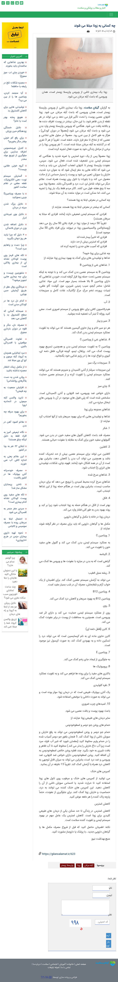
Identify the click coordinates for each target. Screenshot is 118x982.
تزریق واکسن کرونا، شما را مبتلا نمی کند (10, 623)
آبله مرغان (88, 865)
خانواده (70, 964)
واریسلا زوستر (67, 865)
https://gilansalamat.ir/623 (58, 854)
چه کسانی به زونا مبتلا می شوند (94, 25)
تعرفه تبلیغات (53, 967)
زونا (78, 865)
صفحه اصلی (80, 964)
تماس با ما (65, 967)
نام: (111, 888)
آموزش (62, 964)
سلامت (45, 964)
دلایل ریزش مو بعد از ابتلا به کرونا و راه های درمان (12, 608)
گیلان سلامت (91, 108)
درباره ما (36, 964)
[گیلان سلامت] (106, 963)
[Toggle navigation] (111, 15)
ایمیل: (111, 895)
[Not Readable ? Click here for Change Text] (81, 929)
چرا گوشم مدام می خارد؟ (10, 561)
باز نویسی (108, 943)
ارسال (108, 935)
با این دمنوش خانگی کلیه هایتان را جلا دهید (10, 576)
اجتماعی (53, 964)
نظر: (111, 915)
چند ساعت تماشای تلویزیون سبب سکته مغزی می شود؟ (14, 592)
